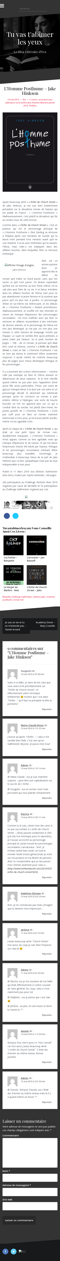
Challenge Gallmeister (21, 596)
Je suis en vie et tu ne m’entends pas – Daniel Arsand (15, 626)
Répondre (47, 709)
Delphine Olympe (31, 893)
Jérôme (25, 929)
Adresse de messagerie (16, 1185)
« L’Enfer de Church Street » (42, 202)
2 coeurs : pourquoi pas (40, 99)
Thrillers (33, 105)
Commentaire (10, 1135)
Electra (25, 814)
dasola (25, 1031)
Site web (7, 1199)
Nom (6, 1171)
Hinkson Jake (39, 596)
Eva (24, 99)
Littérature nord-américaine (18, 102)
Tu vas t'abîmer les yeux (30, 37)
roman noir (18, 599)
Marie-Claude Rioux (32, 725)
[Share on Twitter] (15, 518)
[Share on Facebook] (7, 518)
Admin (24, 765)
